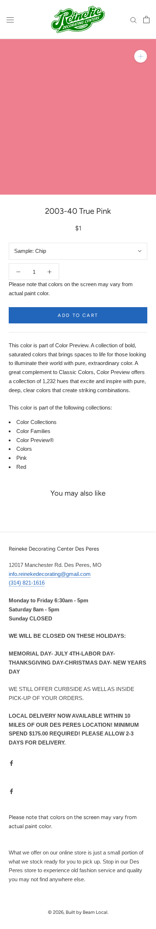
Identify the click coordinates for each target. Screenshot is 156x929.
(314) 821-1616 (27, 583)
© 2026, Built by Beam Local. (78, 912)
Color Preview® (35, 440)
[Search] (133, 19)
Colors (24, 449)
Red (21, 467)
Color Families (33, 431)
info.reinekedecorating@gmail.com (50, 574)
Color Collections (36, 422)
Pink (21, 458)
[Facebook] (11, 762)
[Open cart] (146, 19)
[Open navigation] (10, 19)
